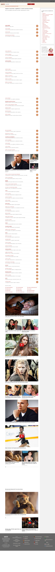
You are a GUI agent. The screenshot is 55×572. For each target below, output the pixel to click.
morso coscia (8, 290)
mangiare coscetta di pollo (10, 101)
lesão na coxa (26, 542)
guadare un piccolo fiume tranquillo (47, 14)
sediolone (43, 41)
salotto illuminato (44, 25)
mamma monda (44, 39)
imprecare (43, 13)
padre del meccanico (45, 26)
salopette (43, 40)
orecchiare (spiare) (45, 31)
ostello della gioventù (45, 15)
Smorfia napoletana (3, 1)
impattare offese (8, 271)
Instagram (18, 540)
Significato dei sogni (8, 1)
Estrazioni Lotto (25, 1)
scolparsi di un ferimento (9, 136)
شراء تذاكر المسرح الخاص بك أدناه (49, 540)
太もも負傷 (47, 544)
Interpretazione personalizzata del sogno (11, 6)
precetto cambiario (45, 35)
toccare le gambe (8, 226)
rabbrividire (44, 24)
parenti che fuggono (45, 22)
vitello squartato (44, 32)
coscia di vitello (8, 248)
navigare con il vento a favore (46, 33)
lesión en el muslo (27, 540)
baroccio (43, 34)
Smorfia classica (14, 1)
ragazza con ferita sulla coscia (32, 287)
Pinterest (16, 541)
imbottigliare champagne (46, 20)
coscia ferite (26, 536)
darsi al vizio (44, 16)
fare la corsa (44, 42)
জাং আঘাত (47, 542)
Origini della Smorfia (19, 1)
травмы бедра (37, 540)
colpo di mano (44, 21)
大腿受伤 (36, 542)
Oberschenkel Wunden (38, 536)
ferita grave (7, 203)
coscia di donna (8, 60)
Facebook (14, 540)
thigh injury (26, 538)
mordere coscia (19, 290)
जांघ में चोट (47, 536)
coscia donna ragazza (31, 290)
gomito (43, 23)
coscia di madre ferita (9, 287)
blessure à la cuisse (38, 538)
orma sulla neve (44, 30)
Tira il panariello (29, 1)
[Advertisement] (21, 17)
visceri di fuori (44, 17)
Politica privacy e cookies (16, 543)
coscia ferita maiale (20, 287)
